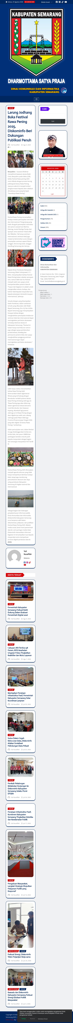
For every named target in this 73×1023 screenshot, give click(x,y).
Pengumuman (45, 219)
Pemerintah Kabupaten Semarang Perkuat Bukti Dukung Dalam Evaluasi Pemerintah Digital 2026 (18, 611)
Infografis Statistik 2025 (48, 214)
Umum (42, 227)
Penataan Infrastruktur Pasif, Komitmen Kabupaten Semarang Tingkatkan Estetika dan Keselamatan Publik (20, 816)
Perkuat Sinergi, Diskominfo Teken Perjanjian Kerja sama (19, 955)
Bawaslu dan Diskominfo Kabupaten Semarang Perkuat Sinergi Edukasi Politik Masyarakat (20, 996)
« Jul (52, 194)
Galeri (42, 206)
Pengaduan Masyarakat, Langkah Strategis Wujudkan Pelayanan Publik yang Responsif (20, 887)
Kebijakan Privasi (43, 1018)
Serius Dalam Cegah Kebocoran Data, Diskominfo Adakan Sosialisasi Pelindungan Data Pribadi (20, 742)
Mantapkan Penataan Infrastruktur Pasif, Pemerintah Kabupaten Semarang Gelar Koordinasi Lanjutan (20, 697)
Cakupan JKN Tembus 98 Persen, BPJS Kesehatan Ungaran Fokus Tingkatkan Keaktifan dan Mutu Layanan (20, 652)
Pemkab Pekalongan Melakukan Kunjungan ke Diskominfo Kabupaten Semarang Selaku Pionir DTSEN (18, 788)
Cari (44, 109)
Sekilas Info (44, 223)
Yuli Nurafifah (15, 145)
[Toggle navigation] (36, 99)
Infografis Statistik (46, 210)
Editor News (10, 1020)
